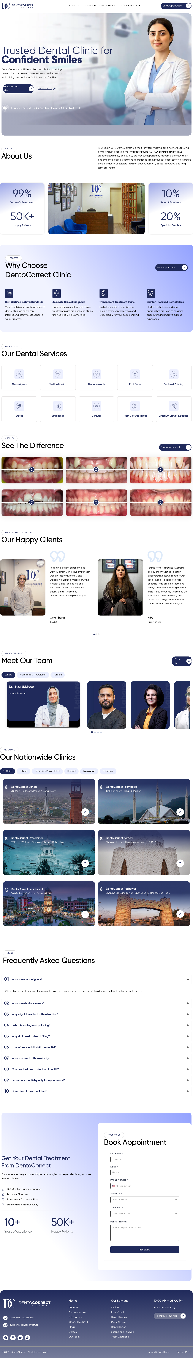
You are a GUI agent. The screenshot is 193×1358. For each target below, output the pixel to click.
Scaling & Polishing (173, 384)
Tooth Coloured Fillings (135, 416)
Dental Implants (96, 384)
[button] (9, 149)
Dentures (96, 416)
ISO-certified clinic (164, 152)
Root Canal (135, 384)
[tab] (8, 675)
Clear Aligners (19, 384)
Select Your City (129, 6)
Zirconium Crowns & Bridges (173, 416)
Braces (19, 416)
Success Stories (106, 6)
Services (88, 6)
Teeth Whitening (57, 384)
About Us (74, 6)
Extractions (58, 416)
